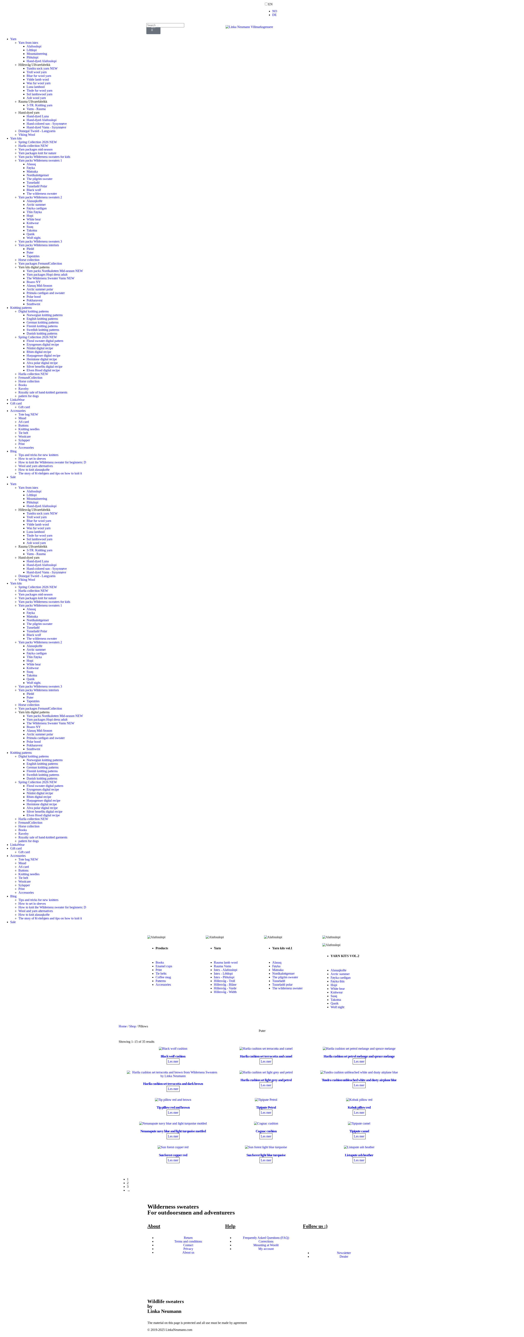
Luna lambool (36, 87)
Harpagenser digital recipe (43, 355)
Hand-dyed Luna (38, 116)
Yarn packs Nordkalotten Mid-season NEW (55, 271)
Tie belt (23, 433)
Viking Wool (26, 134)
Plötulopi (32, 57)
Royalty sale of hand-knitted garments (42, 392)
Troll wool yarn (37, 72)
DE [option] (274, 15)
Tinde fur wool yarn (39, 90)
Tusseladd (33, 182)
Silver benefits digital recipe (44, 366)
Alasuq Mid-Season (39, 285)
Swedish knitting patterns (43, 329)
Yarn (13, 39)
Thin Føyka (34, 212)
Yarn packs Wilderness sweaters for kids (44, 156)
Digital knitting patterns (33, 311)
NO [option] (274, 11)
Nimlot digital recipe (40, 348)
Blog (13, 451)
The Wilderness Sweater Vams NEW (50, 278)
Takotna (32, 230)
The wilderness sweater (42, 193)
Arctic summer (36, 204)
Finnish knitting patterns (42, 326)
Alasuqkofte (34, 201)
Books (22, 385)
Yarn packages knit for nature (37, 153)
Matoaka (32, 171)
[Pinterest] (29, 7)
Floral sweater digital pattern (45, 341)
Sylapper (24, 440)
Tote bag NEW (28, 414)
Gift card (16, 403)
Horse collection (29, 260)
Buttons (23, 425)
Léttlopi (32, 50)
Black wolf (34, 190)
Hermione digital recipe (42, 359)
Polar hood (34, 296)
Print (21, 444)
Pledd (30, 249)
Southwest (33, 304)
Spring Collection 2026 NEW (37, 142)
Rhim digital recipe (39, 352)
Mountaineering (37, 53)
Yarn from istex (28, 42)
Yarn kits (16, 138)
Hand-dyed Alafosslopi (41, 61)
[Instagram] (18, 7)
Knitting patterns (21, 307)
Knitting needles (29, 429)
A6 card (23, 422)
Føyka (31, 168)
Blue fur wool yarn (39, 76)
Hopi (30, 215)
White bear (34, 219)
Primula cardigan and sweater (46, 293)
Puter (30, 252)
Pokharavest (34, 300)
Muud (22, 418)
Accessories (18, 410)
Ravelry (23, 388)
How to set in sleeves (32, 458)
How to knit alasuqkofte (34, 469)
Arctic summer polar (40, 289)
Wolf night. (34, 237)
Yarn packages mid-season (35, 149)
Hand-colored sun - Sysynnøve (47, 123)
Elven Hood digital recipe (43, 370)
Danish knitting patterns (42, 333)
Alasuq (31, 164)
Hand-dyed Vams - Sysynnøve (46, 127)
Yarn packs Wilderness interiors (38, 245)
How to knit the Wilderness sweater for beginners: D (52, 462)
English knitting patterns (42, 318)
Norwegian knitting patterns (45, 315)
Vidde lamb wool (38, 79)
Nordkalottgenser (38, 175)
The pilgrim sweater (39, 179)
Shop (132, 1026)
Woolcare (24, 436)
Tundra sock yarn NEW (42, 68)
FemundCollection (30, 377)
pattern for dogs (28, 396)
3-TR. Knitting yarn (39, 105)
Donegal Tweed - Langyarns (36, 131)
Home (123, 1026)
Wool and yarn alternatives (35, 466)
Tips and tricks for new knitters (38, 455)
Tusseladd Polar (37, 186)
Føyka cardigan (37, 208)
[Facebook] (7, 7)
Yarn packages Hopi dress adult (47, 274)
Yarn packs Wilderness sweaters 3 (40, 241)
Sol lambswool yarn (39, 94)
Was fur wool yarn (39, 83)
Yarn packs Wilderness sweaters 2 (40, 197)
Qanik (31, 234)
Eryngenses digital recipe (43, 344)
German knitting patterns (43, 322)
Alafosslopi (34, 46)
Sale (13, 477)
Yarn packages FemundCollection (40, 263)
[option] (397, 11)
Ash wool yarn (36, 98)
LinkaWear (17, 399)
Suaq (30, 226)
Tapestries (33, 256)
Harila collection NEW (33, 145)
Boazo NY (34, 282)
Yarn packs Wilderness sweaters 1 (40, 160)
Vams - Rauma (36, 109)
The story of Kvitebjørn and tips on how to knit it (50, 473)
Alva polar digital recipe (42, 363)
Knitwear (33, 223)
